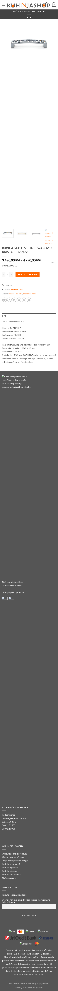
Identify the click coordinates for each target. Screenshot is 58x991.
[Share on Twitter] (14, 300)
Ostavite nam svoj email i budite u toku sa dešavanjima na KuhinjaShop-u (26, 901)
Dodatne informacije (13, 321)
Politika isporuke (10, 867)
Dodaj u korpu (27, 274)
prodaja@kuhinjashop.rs (13, 592)
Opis (4, 316)
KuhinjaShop (37, 987)
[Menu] (3, 4)
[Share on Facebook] (9, 300)
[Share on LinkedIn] (29, 300)
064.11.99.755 (8, 825)
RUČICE (17, 11)
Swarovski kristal (34, 11)
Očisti (53, 262)
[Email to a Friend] (19, 300)
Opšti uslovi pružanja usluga (15, 860)
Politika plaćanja (9, 871)
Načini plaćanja (9, 878)
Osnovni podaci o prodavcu (14, 853)
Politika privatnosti (11, 864)
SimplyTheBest (43, 983)
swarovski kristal (29, 294)
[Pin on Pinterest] (24, 300)
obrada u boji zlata (15, 294)
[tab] (29, 316)
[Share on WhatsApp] (4, 300)
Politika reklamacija (11, 874)
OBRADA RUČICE (9, 266)
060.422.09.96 (8, 828)
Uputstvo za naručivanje (13, 857)
